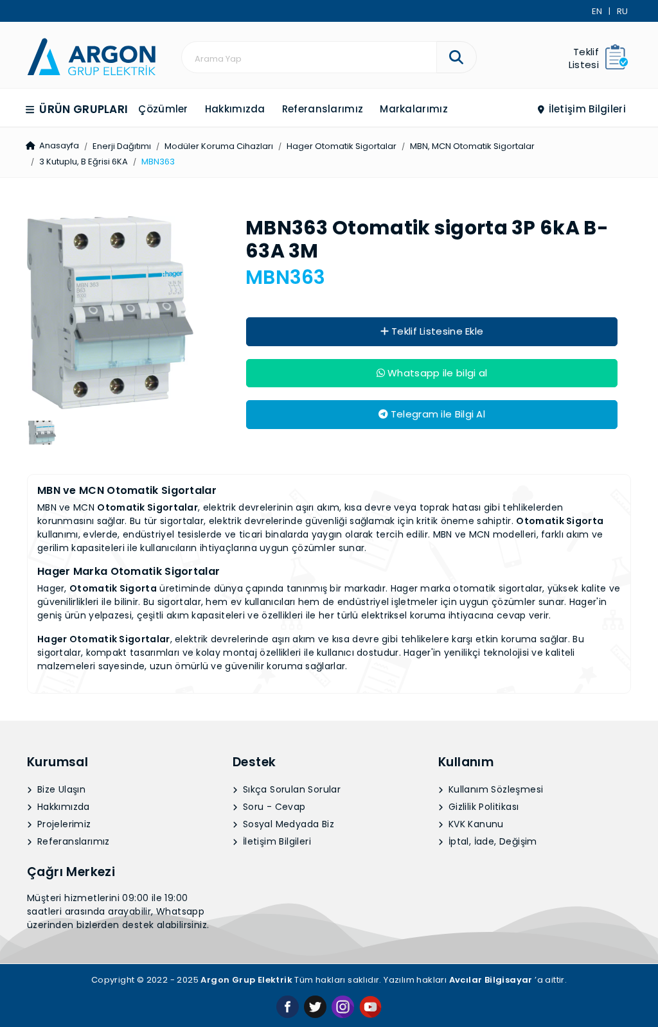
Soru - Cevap (272, 806)
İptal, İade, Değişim (491, 841)
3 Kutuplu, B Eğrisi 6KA (83, 161)
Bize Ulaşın (60, 789)
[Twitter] (315, 1006)
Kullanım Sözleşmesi (494, 789)
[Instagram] (342, 1006)
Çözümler (163, 109)
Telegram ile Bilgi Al (436, 414)
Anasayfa (58, 145)
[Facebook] (287, 1006)
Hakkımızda (235, 109)
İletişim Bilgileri (586, 109)
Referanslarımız (323, 109)
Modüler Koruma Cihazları (218, 146)
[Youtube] (370, 1006)
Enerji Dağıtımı (122, 146)
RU (622, 11)
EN (597, 11)
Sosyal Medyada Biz (287, 824)
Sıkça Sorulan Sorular (290, 789)
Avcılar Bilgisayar (491, 980)
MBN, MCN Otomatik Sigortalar (472, 146)
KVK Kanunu (474, 824)
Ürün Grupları (82, 109)
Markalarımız (414, 109)
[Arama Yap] (456, 57)
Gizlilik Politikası (482, 806)
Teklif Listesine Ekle (436, 331)
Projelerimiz (63, 824)
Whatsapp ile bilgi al (436, 373)
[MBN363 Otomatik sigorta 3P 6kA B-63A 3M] (91, 55)
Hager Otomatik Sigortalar (341, 146)
